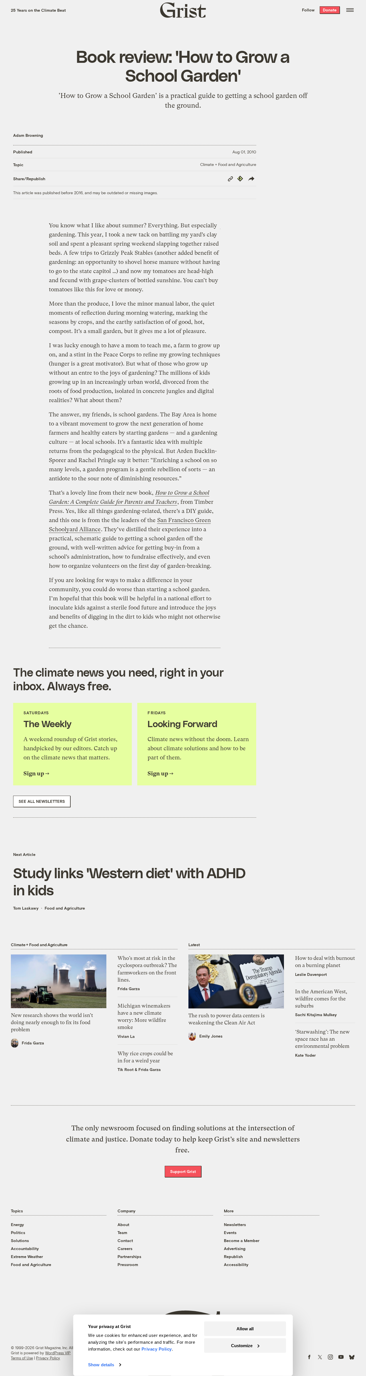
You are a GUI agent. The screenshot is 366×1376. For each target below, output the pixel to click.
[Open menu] (350, 10)
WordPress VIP (57, 1353)
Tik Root (126, 1069)
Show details (101, 1364)
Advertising (234, 1248)
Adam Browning (28, 135)
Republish (233, 1256)
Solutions (20, 1240)
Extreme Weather (27, 1256)
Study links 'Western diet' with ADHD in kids (129, 881)
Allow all (245, 1328)
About (123, 1224)
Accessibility (236, 1264)
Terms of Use (22, 1358)
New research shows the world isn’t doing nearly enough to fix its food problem (52, 1022)
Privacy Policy (48, 1358)
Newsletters (235, 1224)
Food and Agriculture (65, 908)
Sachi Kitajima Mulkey (316, 1014)
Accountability (25, 1248)
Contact (125, 1240)
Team (122, 1232)
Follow (308, 9)
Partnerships (129, 1256)
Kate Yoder (305, 1055)
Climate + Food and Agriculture (228, 164)
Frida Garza (33, 1042)
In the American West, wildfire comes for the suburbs (321, 998)
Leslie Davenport (311, 974)
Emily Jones (210, 1036)
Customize (241, 1345)
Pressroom (128, 1264)
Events (230, 1232)
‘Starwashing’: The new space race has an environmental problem (322, 1039)
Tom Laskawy (26, 908)
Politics (18, 1232)
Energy (17, 1224)
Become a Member (241, 1240)
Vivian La (126, 1036)
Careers (125, 1248)
